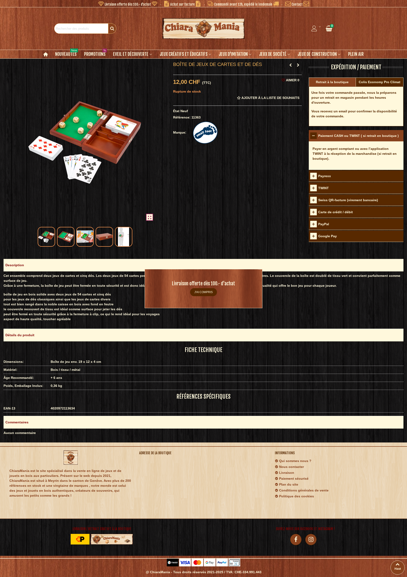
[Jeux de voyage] (290, 65)
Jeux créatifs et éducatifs (184, 54)
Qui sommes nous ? (295, 461)
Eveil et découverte (130, 54)
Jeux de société (272, 54)
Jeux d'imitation (233, 54)
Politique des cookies (296, 496)
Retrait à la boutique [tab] (332, 82)
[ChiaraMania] (203, 28)
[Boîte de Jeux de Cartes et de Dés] (149, 217)
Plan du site (288, 484)
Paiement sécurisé (294, 478)
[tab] (356, 135)
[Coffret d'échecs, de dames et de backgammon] (298, 65)
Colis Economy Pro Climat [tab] (379, 82)
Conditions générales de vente (304, 490)
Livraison (286, 473)
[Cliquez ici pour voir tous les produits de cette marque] (205, 132)
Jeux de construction (317, 54)
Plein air (356, 54)
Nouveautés (66, 53)
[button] (127, 3)
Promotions (95, 53)
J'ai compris (203, 292)
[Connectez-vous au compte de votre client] (316, 28)
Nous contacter (291, 467)
